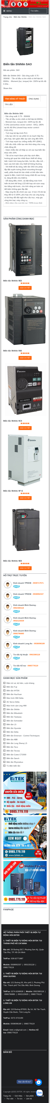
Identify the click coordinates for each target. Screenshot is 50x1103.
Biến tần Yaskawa (14, 717)
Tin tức (20, 1099)
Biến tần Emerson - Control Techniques (23, 736)
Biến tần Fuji (12, 687)
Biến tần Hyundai (14, 728)
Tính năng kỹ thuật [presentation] (15, 99)
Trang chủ (7, 17)
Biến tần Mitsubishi (14, 713)
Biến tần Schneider (15, 721)
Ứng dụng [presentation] (34, 99)
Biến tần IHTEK (13, 691)
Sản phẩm (30, 1096)
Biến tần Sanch (13, 758)
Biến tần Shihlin (20, 17)
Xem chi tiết (25, 288)
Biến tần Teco (12, 747)
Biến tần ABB (12, 739)
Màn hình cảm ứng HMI (17, 706)
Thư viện (9, 1099)
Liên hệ (29, 1099)
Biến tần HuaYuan (14, 694)
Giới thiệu (18, 1096)
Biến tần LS (11, 724)
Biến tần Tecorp (13, 751)
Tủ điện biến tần (13, 766)
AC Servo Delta (13, 702)
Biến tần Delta (12, 732)
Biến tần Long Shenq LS (17, 743)
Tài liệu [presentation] (9, 104)
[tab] (15, 99)
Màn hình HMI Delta (15, 698)
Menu (9, 11)
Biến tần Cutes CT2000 (16, 755)
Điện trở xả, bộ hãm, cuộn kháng (20, 683)
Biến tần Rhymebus (15, 762)
